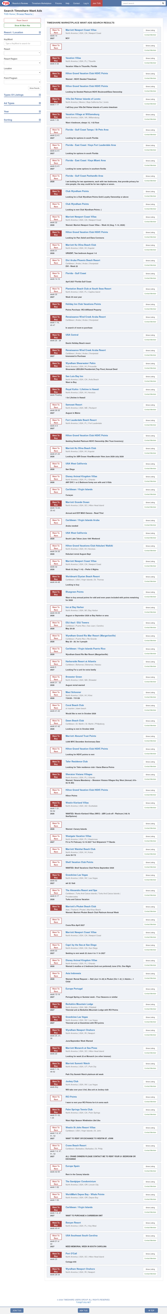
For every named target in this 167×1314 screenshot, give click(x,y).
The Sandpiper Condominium (81, 1181)
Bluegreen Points (75, 591)
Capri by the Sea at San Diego (81, 944)
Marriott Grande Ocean (77, 502)
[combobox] (22, 53)
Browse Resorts (24, 14)
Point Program (10, 78)
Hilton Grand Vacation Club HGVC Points (87, 73)
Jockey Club (72, 1081)
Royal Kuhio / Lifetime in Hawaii (82, 389)
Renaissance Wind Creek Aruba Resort (86, 316)
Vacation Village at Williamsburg (82, 114)
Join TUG (97, 3)
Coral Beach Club (75, 705)
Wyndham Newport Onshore (80, 1029)
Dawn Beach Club (75, 720)
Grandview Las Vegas (77, 874)
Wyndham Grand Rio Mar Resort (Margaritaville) (91, 635)
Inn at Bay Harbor (75, 607)
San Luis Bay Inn (74, 376)
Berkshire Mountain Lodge (79, 1004)
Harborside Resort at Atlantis (81, 661)
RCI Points (71, 1096)
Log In (86, 3)
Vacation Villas (73, 57)
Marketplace (41, 3)
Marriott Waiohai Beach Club (80, 849)
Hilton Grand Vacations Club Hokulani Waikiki (89, 545)
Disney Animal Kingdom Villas (81, 476)
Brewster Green (74, 676)
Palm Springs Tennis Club (79, 1109)
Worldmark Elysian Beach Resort (83, 576)
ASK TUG (84, 1310)
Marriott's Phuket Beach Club (81, 906)
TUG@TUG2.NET (83, 1302)
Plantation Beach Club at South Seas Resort (88, 288)
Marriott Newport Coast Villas (81, 29)
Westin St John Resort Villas (80, 1127)
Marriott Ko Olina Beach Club (81, 244)
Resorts (20, 3)
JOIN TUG (17, 1310)
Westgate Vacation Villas (78, 836)
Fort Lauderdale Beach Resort (81, 419)
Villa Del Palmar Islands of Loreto (83, 98)
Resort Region (10, 58)
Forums (58, 3)
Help (67, 3)
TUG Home (9, 14)
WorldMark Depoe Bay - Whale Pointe (85, 1194)
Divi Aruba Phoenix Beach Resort (83, 260)
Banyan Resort (73, 1222)
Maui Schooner (73, 692)
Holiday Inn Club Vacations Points (83, 303)
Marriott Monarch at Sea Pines (81, 1047)
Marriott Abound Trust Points (81, 735)
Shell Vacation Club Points (79, 862)
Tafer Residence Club (77, 761)
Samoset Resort (74, 404)
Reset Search (22, 20)
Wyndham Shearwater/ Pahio (81, 363)
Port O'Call (71, 1253)
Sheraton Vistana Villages (79, 774)
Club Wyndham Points (77, 191)
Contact (76, 3)
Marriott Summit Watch (78, 1063)
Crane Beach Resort (76, 1145)
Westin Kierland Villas (77, 802)
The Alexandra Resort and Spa (81, 890)
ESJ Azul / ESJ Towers (77, 622)
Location (8, 68)
